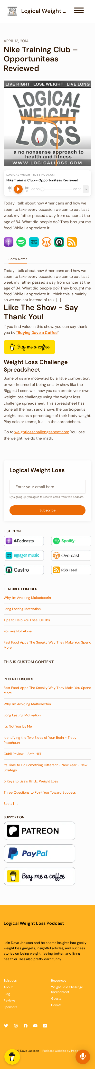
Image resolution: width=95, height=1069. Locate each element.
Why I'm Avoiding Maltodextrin (27, 597)
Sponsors (10, 1007)
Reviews (9, 1000)
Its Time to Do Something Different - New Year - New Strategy (45, 767)
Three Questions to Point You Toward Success (40, 792)
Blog (7, 994)
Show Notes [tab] (18, 259)
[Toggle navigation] (78, 11)
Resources (58, 980)
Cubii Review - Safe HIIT (22, 754)
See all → (11, 803)
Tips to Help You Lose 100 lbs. (27, 620)
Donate (56, 1005)
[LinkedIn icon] (45, 1026)
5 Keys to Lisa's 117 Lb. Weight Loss (31, 781)
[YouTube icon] (35, 1026)
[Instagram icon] (15, 1026)
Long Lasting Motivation (22, 609)
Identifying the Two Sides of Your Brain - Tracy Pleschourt (40, 740)
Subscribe (47, 510)
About (8, 987)
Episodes (10, 980)
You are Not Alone (18, 631)
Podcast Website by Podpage (63, 1051)
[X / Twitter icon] (6, 1026)
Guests (56, 998)
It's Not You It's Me (18, 726)
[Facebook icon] (25, 1026)
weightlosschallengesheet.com (41, 431)
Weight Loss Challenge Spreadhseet (67, 989)
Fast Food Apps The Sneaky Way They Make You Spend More (47, 645)
